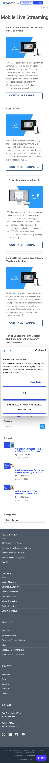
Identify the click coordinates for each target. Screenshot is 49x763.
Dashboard (26, 3)
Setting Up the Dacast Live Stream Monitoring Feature (24, 260)
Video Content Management (13, 557)
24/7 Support (7, 630)
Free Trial (38, 3)
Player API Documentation (13, 654)
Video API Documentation (13, 650)
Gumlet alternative (9, 611)
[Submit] (42, 426)
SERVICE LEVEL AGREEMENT (25, 752)
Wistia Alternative (9, 601)
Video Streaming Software (13, 553)
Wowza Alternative (10, 592)
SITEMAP (40, 750)
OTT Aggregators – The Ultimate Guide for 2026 (26, 492)
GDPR (7, 750)
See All (5, 562)
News (4, 679)
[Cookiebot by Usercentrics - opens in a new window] (35, 350)
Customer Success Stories (13, 640)
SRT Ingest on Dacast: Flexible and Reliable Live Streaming (29, 450)
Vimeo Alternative (9, 582)
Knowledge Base (9, 635)
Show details (35, 382)
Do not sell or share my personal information (24, 407)
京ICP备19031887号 (24, 760)
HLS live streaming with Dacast (22, 180)
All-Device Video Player (12, 543)
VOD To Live (12, 108)
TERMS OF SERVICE (29, 750)
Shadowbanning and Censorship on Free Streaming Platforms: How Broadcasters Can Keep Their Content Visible (29, 471)
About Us (6, 674)
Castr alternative (9, 606)
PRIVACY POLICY (15, 750)
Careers (5, 684)
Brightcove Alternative (11, 587)
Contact (5, 693)
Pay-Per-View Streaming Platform (16, 548)
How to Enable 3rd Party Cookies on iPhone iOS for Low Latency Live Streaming (23, 338)
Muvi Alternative (9, 596)
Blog (4, 645)
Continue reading (24, 95)
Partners (5, 689)
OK (24, 393)
